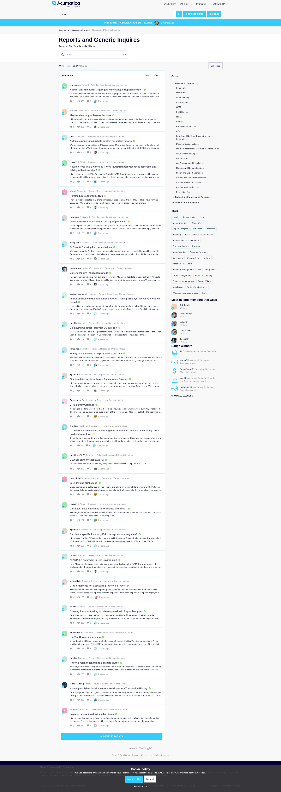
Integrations (210, 269)
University (169, 4)
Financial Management (183, 281)
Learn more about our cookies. (191, 773)
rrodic (72, 136)
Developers (178, 258)
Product (201, 4)
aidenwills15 (75, 581)
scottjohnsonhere (78, 294)
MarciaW (74, 110)
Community (219, 4)
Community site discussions (189, 182)
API (199, 269)
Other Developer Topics (187, 153)
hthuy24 (73, 162)
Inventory (177, 234)
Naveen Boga (186, 313)
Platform (206, 258)
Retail (178, 117)
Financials (181, 88)
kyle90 (183, 378)
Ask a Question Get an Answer (199, 234)
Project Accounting (203, 275)
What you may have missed (185, 293)
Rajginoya (74, 217)
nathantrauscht (77, 268)
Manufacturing (183, 97)
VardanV (184, 360)
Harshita (74, 323)
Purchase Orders (181, 246)
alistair (73, 191)
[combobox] (94, 54)
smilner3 (183, 322)
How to (176, 217)
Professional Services (186, 126)
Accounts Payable (198, 252)
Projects (196, 246)
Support (185, 4)
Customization (189, 217)
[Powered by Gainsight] (140, 749)
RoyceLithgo (75, 400)
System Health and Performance (191, 177)
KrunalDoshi (185, 330)
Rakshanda (185, 305)
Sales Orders (198, 223)
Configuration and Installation (189, 163)
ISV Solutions (182, 158)
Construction (182, 102)
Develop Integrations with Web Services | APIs (197, 149)
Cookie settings (139, 755)
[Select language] (179, 14)
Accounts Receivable (182, 264)
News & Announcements (187, 202)
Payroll (179, 121)
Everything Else (183, 192)
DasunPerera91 (187, 369)
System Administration (197, 287)
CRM (178, 107)
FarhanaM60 (186, 387)
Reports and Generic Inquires (190, 168)
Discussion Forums (81, 30)
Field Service (182, 112)
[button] (140, 786)
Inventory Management (183, 269)
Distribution (181, 93)
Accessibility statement (159, 755)
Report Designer (180, 229)
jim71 (182, 351)
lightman (74, 374)
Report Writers (204, 281)
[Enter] (61, 54)
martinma (74, 85)
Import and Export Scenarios (189, 173)
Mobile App (178, 287)
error (202, 217)
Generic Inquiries (181, 223)
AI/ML (179, 131)
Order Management (182, 275)
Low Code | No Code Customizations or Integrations (194, 137)
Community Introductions (187, 187)
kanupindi (74, 242)
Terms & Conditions (121, 755)
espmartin (74, 709)
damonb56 (75, 478)
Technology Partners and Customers (193, 197)
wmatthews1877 (77, 455)
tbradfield (74, 426)
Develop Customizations (187, 144)
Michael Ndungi (77, 684)
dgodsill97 (184, 339)
